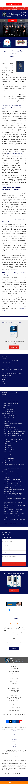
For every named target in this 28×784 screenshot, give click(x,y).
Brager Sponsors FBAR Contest (11, 429)
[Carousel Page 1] (7, 642)
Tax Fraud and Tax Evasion (7, 365)
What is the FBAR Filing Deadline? (11, 511)
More (21, 20)
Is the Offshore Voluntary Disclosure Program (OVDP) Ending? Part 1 (14, 486)
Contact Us (14, 746)
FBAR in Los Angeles (8, 447)
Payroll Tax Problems (6, 367)
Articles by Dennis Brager (7, 413)
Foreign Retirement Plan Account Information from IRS (14, 468)
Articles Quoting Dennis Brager (8, 427)
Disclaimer (14, 741)
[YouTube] (20, 721)
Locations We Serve (6, 443)
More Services (5, 383)
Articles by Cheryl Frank (7, 437)
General (3, 379)
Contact (12, 20)
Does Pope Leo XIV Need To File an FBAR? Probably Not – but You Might (13, 440)
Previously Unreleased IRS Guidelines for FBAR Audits (14, 465)
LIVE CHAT (7, 782)
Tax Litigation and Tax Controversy (9, 362)
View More (14, 648)
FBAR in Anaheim (8, 451)
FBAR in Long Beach (8, 460)
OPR (3, 371)
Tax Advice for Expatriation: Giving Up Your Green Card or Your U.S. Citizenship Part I (15, 499)
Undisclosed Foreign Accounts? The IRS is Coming (15, 431)
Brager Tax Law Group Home (14, 14)
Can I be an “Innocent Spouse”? (11, 473)
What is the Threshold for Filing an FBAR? (13, 509)
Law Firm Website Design (14, 779)
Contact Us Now (6, 532)
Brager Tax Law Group (18, 773)
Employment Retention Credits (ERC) (10, 360)
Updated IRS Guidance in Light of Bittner (13, 523)
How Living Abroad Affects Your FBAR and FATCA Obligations (15, 506)
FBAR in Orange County (9, 449)
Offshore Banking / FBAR (7, 471)
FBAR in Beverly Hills (8, 454)
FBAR (13, 226)
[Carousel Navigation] (14, 643)
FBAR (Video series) (8, 409)
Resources (4, 462)
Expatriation (4, 358)
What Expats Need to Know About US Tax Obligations (13, 502)
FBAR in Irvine (7, 456)
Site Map (14, 744)
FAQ (2, 396)
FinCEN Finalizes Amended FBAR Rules (12, 435)
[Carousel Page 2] (10, 642)
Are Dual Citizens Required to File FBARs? (13, 481)
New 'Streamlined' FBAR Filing (10, 415)
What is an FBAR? (8, 399)
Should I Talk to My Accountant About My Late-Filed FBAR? (14, 476)
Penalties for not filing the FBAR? (11, 401)
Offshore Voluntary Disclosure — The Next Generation (13, 420)
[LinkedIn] (14, 721)
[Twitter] (10, 721)
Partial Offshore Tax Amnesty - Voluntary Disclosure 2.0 (13, 424)
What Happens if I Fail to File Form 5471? (13, 479)
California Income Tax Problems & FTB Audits (12, 369)
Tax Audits (4, 377)
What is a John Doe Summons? (11, 403)
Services (4, 356)
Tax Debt (4, 381)
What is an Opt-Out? (8, 405)
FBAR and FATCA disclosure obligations (16, 153)
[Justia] (17, 721)
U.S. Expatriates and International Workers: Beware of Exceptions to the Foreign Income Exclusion (14, 495)
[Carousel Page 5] (20, 642)
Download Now (14, 347)
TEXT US (21, 782)
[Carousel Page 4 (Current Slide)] (17, 642)
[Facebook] (7, 721)
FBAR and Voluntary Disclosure (11, 417)
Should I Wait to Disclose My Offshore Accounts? (15, 483)
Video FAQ (4, 407)
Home (4, 20)
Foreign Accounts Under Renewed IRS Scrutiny (14, 433)
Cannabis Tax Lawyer (6, 375)
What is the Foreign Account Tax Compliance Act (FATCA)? (15, 520)
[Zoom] (14, 610)
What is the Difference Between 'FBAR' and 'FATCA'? (13, 516)
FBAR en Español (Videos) (9, 411)
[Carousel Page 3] (14, 642)
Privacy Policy (14, 739)
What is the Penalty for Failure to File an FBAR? (14, 513)
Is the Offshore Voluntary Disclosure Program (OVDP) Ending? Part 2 (14, 490)
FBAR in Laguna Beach (9, 458)
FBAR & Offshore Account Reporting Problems (12, 373)
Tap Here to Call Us (14, 4)
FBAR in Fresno (7, 445)
